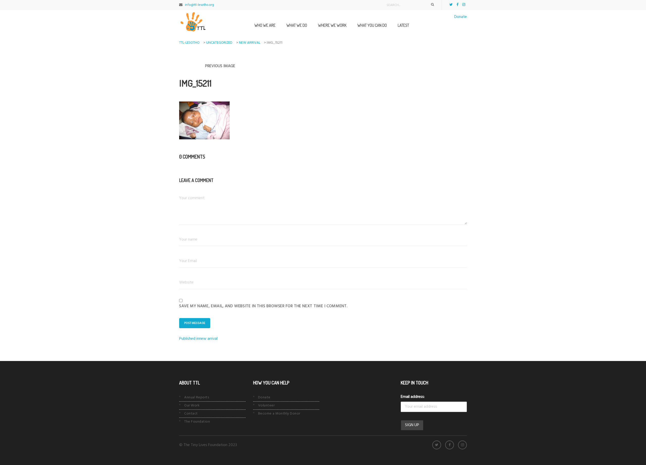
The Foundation (197, 422)
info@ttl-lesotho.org (199, 5)
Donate (460, 17)
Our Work (192, 405)
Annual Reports (196, 397)
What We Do (296, 25)
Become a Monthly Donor (279, 414)
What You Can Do (372, 25)
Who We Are (265, 25)
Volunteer (266, 405)
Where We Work (332, 25)
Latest (403, 25)
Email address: (413, 397)
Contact (191, 414)
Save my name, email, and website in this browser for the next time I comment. (263, 306)
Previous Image (220, 66)
